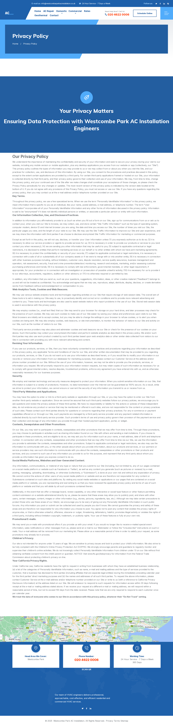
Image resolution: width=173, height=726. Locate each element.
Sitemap (124, 721)
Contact (54, 15)
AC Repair (48, 11)
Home (37, 11)
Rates (87, 11)
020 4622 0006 (118, 14)
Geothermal (40, 15)
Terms (117, 721)
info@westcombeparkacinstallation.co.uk (58, 3)
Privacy (109, 721)
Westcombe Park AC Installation (68, 721)
